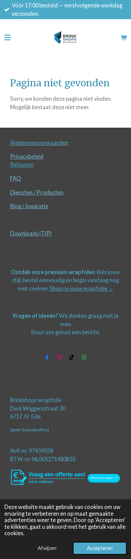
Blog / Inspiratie (29, 206)
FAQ (15, 178)
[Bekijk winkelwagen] (123, 38)
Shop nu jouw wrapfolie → (82, 288)
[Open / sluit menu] (7, 38)
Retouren (22, 164)
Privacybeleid (26, 156)
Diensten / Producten (36, 192)
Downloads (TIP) (31, 233)
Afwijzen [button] (47, 548)
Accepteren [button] (100, 548)
